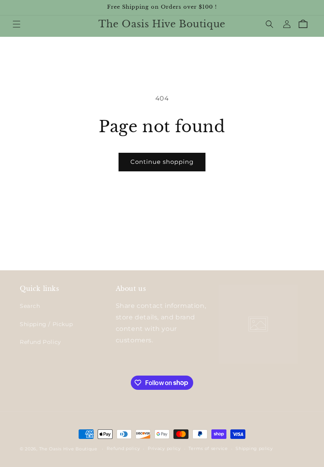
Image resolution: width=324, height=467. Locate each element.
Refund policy (123, 448)
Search (30, 305)
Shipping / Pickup (46, 324)
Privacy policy (164, 448)
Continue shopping (162, 161)
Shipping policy (254, 448)
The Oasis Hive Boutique (69, 449)
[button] (16, 24)
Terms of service (208, 448)
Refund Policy (40, 342)
